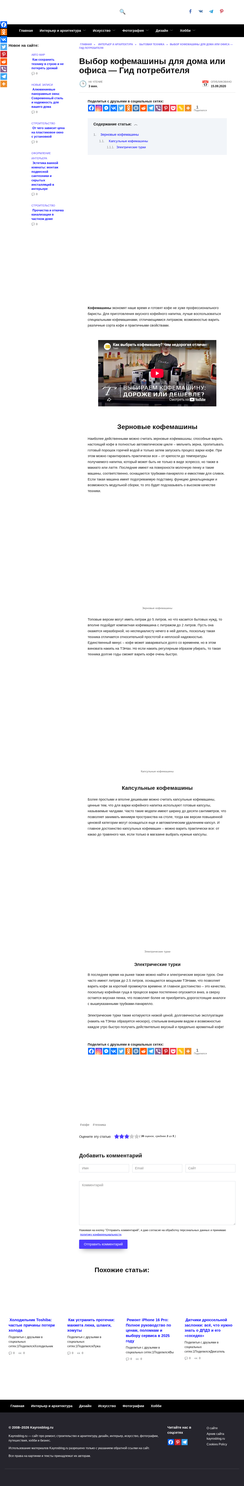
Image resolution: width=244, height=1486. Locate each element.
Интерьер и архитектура (60, 31)
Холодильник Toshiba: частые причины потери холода (32, 1325)
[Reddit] (143, 108)
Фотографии (133, 1406)
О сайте (212, 1428)
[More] (188, 108)
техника (100, 1124)
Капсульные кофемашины (128, 141)
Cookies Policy (217, 1444)
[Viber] (158, 108)
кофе (85, 1124)
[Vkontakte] (113, 108)
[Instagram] (99, 108)
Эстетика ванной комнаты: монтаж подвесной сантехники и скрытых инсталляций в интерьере (44, 175)
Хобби (185, 31)
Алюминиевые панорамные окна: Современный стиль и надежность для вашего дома (47, 98)
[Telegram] (151, 108)
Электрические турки (131, 147)
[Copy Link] (180, 108)
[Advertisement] (157, 1095)
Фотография (133, 31)
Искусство (102, 31)
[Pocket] (173, 108)
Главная (26, 31)
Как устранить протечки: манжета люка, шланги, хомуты (91, 1325)
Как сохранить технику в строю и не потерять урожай (47, 64)
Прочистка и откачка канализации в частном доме (47, 214)
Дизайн (162, 31)
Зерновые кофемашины (119, 134)
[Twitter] (121, 108)
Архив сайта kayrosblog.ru (216, 1436)
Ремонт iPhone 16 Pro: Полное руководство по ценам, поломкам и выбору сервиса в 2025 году (148, 1330)
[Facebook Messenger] (106, 108)
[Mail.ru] (136, 108)
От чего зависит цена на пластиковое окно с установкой (48, 132)
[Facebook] (91, 108)
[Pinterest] (165, 108)
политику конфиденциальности (100, 1234)
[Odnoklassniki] (128, 108)
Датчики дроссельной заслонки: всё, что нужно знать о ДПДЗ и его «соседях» (208, 1328)
